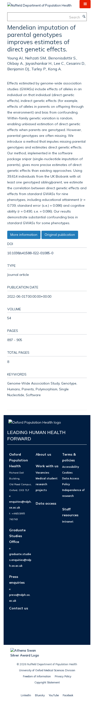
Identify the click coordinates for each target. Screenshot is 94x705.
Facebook (68, 695)
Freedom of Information (37, 676)
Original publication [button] (60, 234)
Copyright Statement (47, 682)
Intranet (68, 521)
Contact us (18, 608)
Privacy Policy (63, 676)
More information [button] (23, 234)
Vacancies (42, 472)
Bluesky (40, 695)
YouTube (54, 695)
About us (43, 454)
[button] (85, 4)
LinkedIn (26, 695)
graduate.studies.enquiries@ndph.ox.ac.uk (20, 559)
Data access (46, 503)
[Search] (84, 16)
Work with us (47, 466)
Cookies (67, 472)
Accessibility (70, 466)
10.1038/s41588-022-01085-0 (30, 253)
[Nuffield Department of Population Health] (39, 4)
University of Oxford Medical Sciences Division (47, 670)
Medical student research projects (47, 484)
